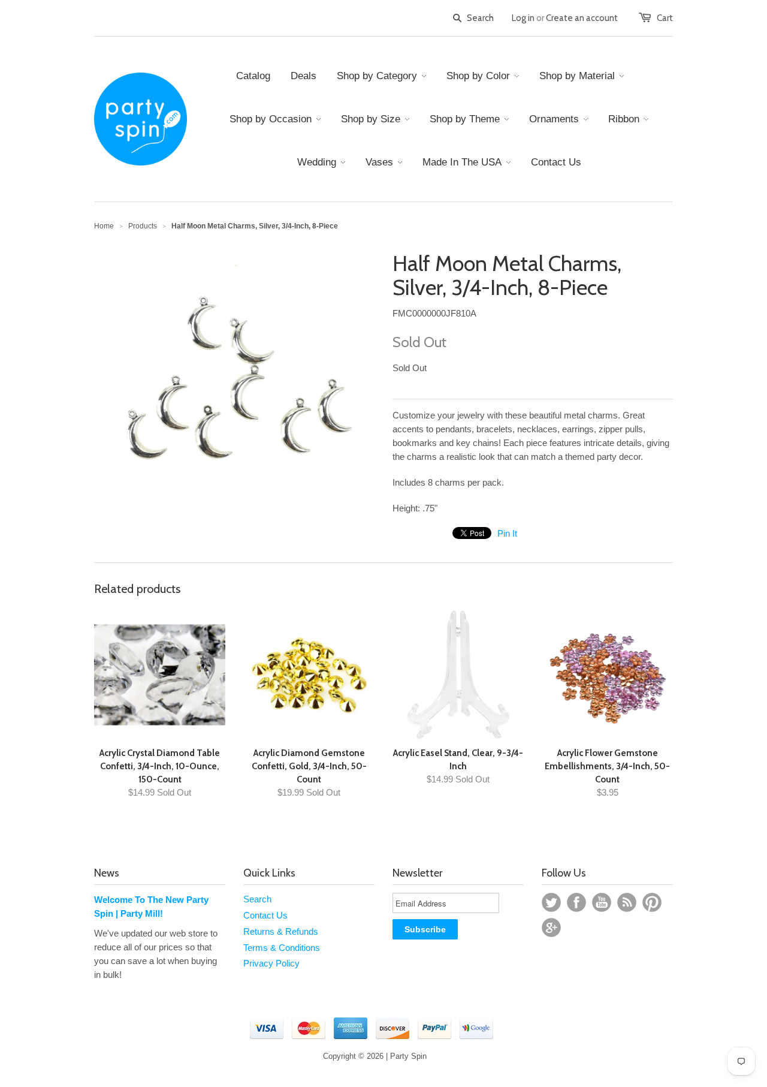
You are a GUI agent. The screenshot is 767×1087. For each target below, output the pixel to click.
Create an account (582, 18)
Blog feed (626, 902)
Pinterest (652, 902)
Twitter (551, 902)
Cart (665, 18)
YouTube (601, 902)
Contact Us (265, 915)
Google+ (551, 927)
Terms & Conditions (281, 948)
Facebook (576, 902)
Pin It (507, 533)
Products (142, 226)
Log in (523, 18)
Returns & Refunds (280, 931)
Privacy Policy (271, 963)
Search (257, 899)
